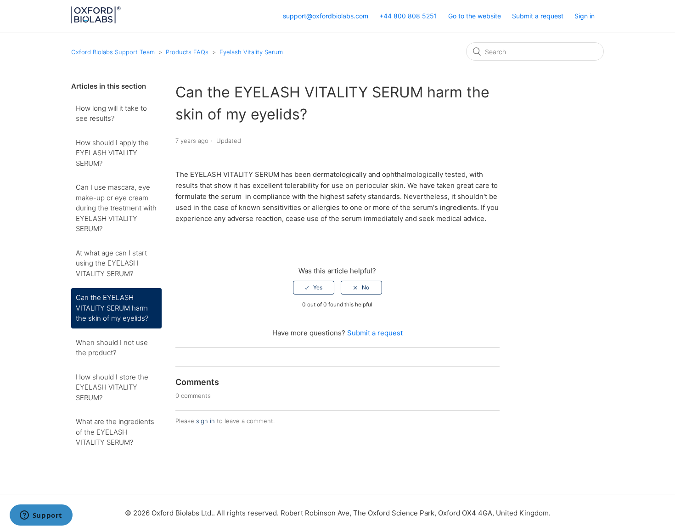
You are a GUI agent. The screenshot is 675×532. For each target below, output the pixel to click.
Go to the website (474, 16)
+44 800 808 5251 (408, 16)
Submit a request (537, 16)
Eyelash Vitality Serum (251, 52)
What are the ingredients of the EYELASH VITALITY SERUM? (115, 432)
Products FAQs (188, 52)
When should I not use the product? (112, 347)
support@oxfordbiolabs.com (325, 16)
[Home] (96, 21)
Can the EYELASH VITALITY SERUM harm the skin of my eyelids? (112, 308)
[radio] (313, 287)
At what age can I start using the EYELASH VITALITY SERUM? (111, 263)
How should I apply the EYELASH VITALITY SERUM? (112, 153)
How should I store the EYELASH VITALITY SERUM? (112, 387)
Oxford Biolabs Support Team (113, 52)
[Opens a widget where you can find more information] (41, 515)
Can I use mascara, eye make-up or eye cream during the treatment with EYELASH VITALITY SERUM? (116, 208)
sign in (205, 420)
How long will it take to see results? (111, 113)
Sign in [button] (584, 16)
